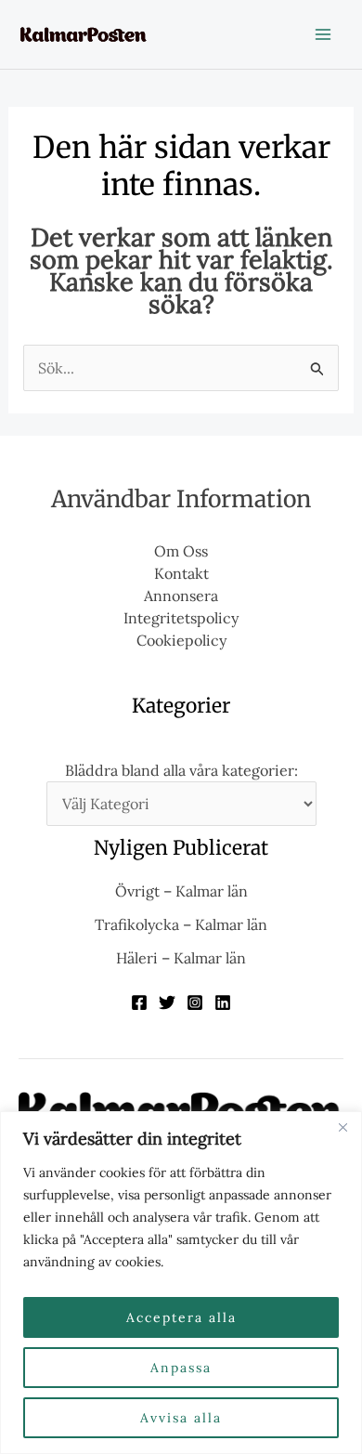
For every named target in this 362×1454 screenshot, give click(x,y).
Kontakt (181, 573)
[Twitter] (167, 1002)
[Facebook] (139, 1002)
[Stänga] (342, 1127)
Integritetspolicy (181, 618)
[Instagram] (195, 1002)
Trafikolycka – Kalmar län (181, 924)
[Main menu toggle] (323, 34)
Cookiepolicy (181, 640)
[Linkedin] (222, 1002)
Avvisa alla (181, 1417)
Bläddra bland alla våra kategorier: (181, 770)
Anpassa (181, 1367)
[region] (181, 1282)
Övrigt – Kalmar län (181, 891)
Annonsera (181, 595)
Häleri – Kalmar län (181, 958)
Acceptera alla (181, 1317)
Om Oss (181, 551)
